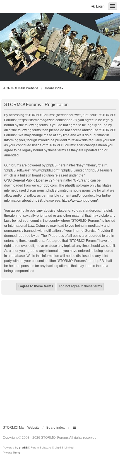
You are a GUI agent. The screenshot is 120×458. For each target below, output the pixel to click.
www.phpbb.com (44, 185)
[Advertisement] (60, 357)
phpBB (23, 447)
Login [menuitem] (100, 6)
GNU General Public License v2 (28, 180)
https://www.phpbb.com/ (80, 200)
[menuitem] (7, 452)
